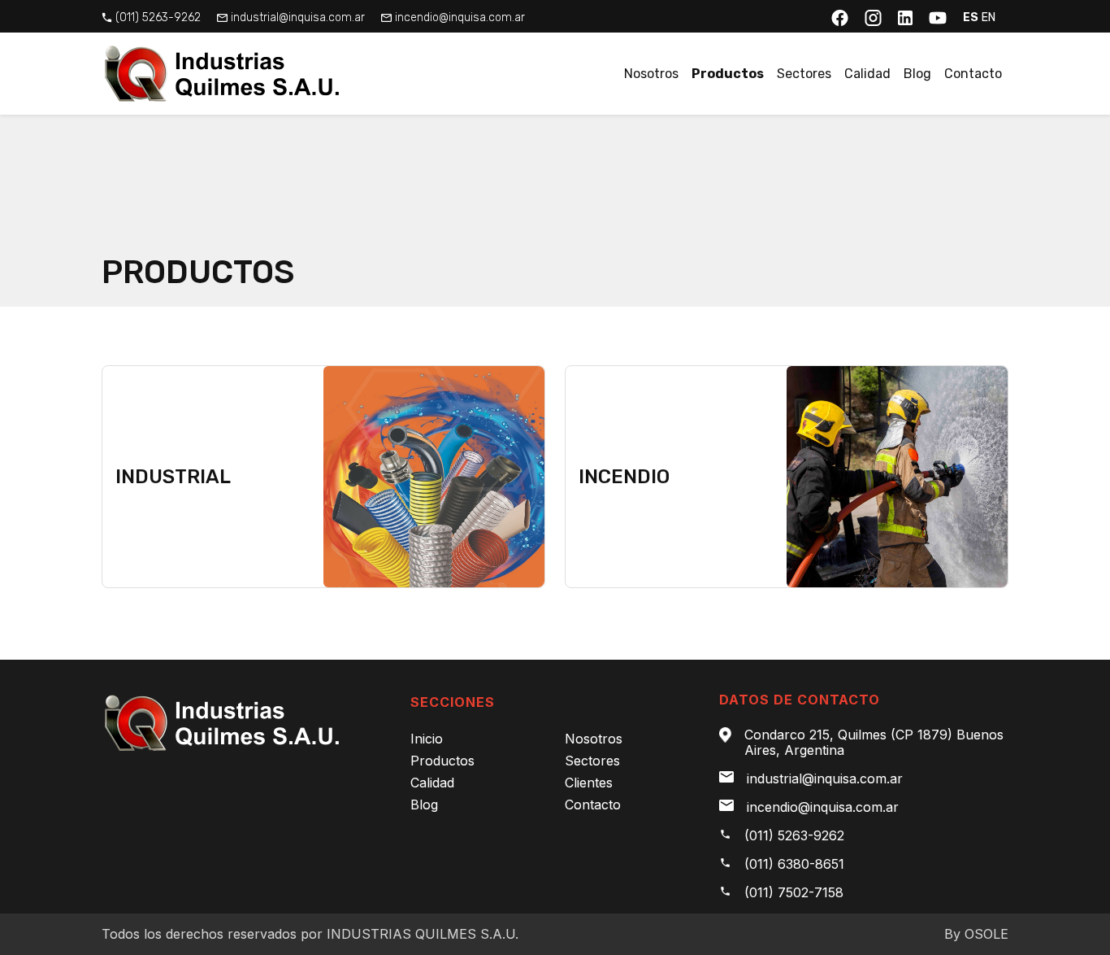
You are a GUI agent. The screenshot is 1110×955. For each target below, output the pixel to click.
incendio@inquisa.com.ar (460, 17)
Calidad (867, 73)
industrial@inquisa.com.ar (298, 17)
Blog (917, 73)
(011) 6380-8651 (794, 864)
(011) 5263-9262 (158, 17)
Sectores (804, 73)
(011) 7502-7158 (793, 892)
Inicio (426, 738)
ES (970, 17)
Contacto (973, 73)
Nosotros (651, 73)
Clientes (589, 782)
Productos (728, 73)
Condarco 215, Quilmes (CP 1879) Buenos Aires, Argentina (874, 742)
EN (988, 17)
